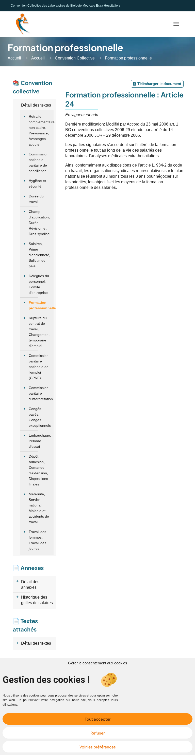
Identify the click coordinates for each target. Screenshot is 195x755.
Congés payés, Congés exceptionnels (40, 417)
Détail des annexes (30, 584)
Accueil (14, 58)
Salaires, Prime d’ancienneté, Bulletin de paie (39, 255)
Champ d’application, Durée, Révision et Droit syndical (39, 223)
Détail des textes (36, 105)
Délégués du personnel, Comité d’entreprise (39, 284)
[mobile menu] (176, 24)
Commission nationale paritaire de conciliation (38, 162)
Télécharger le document (159, 83)
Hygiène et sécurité (37, 183)
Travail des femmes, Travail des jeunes (37, 540)
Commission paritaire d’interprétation (40, 393)
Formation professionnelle (40, 305)
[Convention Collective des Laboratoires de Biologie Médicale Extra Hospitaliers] (22, 24)
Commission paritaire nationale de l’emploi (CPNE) (38, 367)
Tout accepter (97, 719)
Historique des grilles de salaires (37, 600)
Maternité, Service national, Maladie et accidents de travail (39, 508)
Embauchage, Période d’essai (40, 440)
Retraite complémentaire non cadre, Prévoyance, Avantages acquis (40, 130)
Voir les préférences (97, 746)
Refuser (97, 732)
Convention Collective (75, 58)
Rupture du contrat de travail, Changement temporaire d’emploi (39, 332)
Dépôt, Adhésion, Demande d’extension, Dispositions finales (38, 470)
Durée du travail (36, 199)
